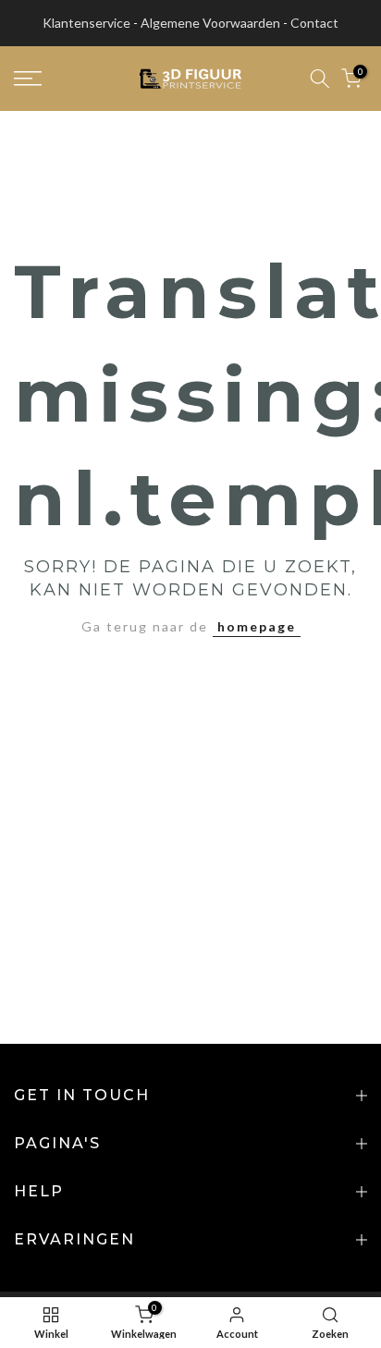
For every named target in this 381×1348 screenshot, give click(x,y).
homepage (256, 626)
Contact (314, 23)
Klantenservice (86, 23)
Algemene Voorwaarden (210, 23)
